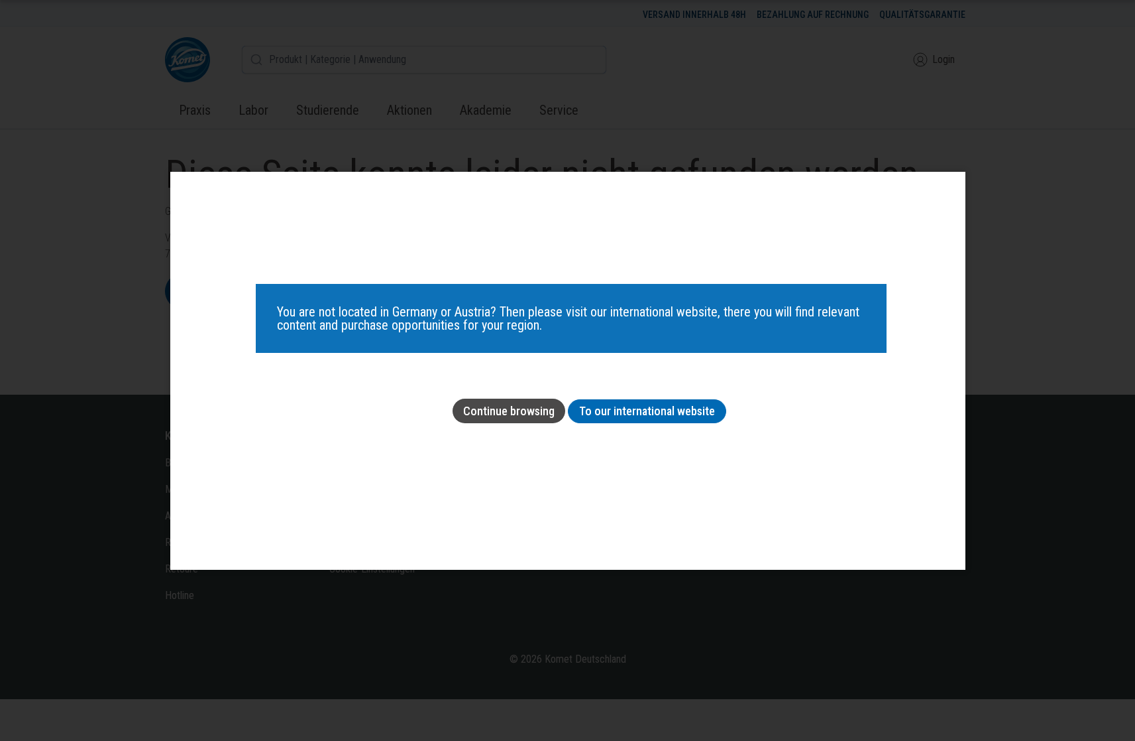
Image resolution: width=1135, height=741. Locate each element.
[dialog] (567, 371)
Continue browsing (509, 411)
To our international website (647, 411)
